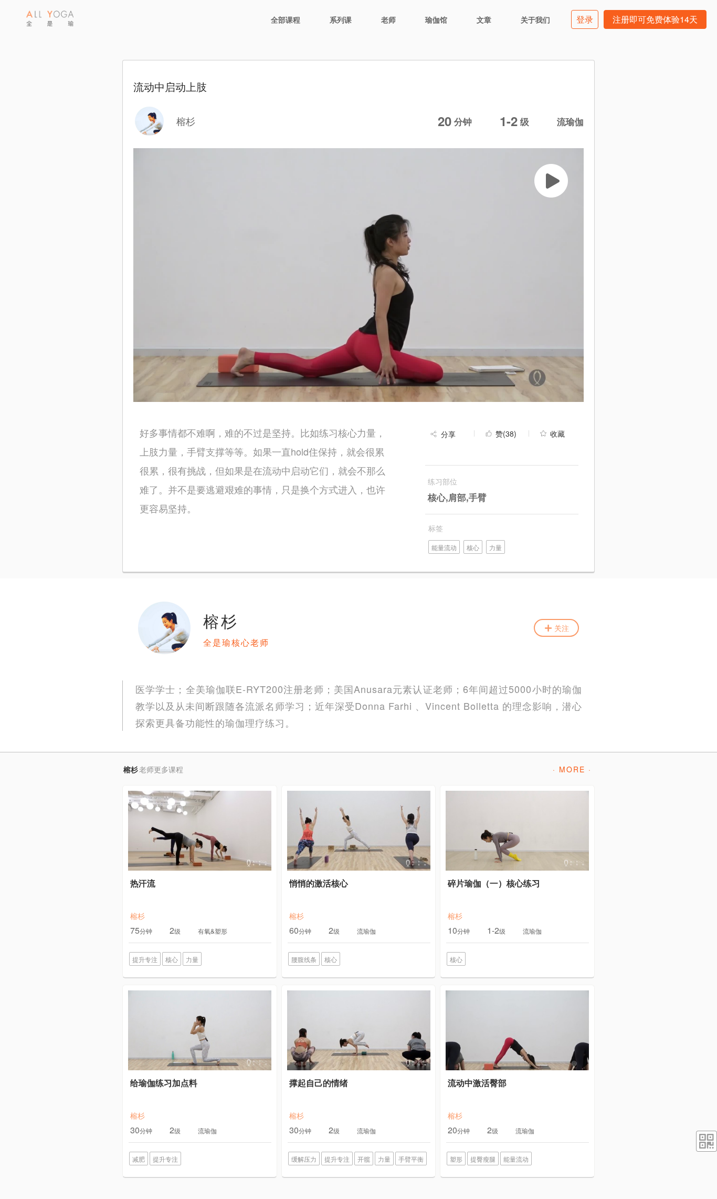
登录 (584, 19)
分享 (448, 434)
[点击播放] (551, 181)
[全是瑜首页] (49, 18)
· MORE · (572, 769)
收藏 (557, 433)
